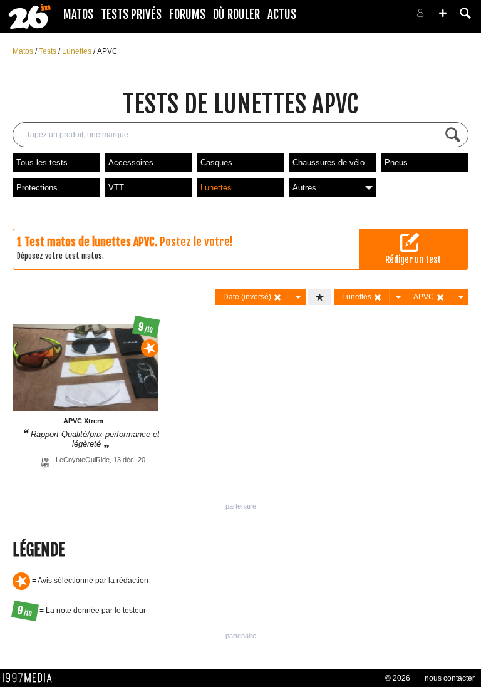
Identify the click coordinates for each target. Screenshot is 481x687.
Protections (37, 187)
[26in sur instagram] (369, 16)
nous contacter (450, 678)
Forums (187, 14)
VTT (116, 187)
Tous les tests (42, 162)
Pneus (396, 162)
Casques (216, 162)
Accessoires (130, 162)
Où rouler (236, 14)
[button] (443, 13)
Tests (48, 51)
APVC (107, 51)
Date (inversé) (248, 296)
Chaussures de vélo (328, 162)
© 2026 (397, 678)
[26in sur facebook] (354, 16)
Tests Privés (131, 14)
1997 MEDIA (30, 678)
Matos (78, 14)
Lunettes (77, 51)
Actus (281, 14)
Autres (304, 187)
